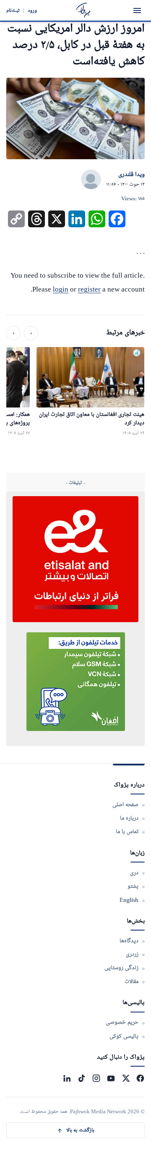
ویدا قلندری (131, 174)
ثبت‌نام (13, 10)
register (89, 289)
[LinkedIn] (66, 1078)
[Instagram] (96, 1078)
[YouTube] (111, 1078)
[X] (125, 1078)
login (60, 289)
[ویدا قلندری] (91, 180)
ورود (32, 10)
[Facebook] (140, 1078)
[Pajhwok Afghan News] (83, 10)
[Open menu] (137, 10)
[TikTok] (81, 1078)
